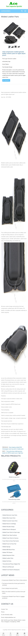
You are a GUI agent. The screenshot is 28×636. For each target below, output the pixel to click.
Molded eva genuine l (14, 477)
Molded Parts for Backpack (9, 529)
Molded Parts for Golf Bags (9, 523)
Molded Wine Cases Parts (9, 518)
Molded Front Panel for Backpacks (11, 569)
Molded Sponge (6, 546)
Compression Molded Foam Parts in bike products (14, 580)
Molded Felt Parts (7, 561)
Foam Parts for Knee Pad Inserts (11, 541)
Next (23, 33)
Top (24, 635)
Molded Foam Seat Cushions (10, 535)
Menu (17, 635)
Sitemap (23, 629)
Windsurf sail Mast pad (8, 566)
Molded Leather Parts (8, 558)
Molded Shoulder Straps (8, 526)
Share (3, 635)
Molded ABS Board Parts (9, 549)
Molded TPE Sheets (7, 552)
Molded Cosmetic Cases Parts (10, 520)
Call (10, 635)
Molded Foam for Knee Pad (9, 543)
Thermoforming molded (14, 499)
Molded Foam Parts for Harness (10, 538)
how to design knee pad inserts (10, 588)
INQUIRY (6, 80)
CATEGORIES (5, 11)
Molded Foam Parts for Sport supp (11, 532)
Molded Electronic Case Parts (10, 515)
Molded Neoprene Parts (8, 555)
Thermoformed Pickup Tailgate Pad (11, 564)
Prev (4, 33)
